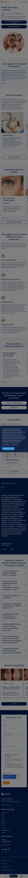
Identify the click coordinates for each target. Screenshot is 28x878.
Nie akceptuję (6, 444)
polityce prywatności (18, 435)
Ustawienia (14, 444)
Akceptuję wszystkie (8, 448)
